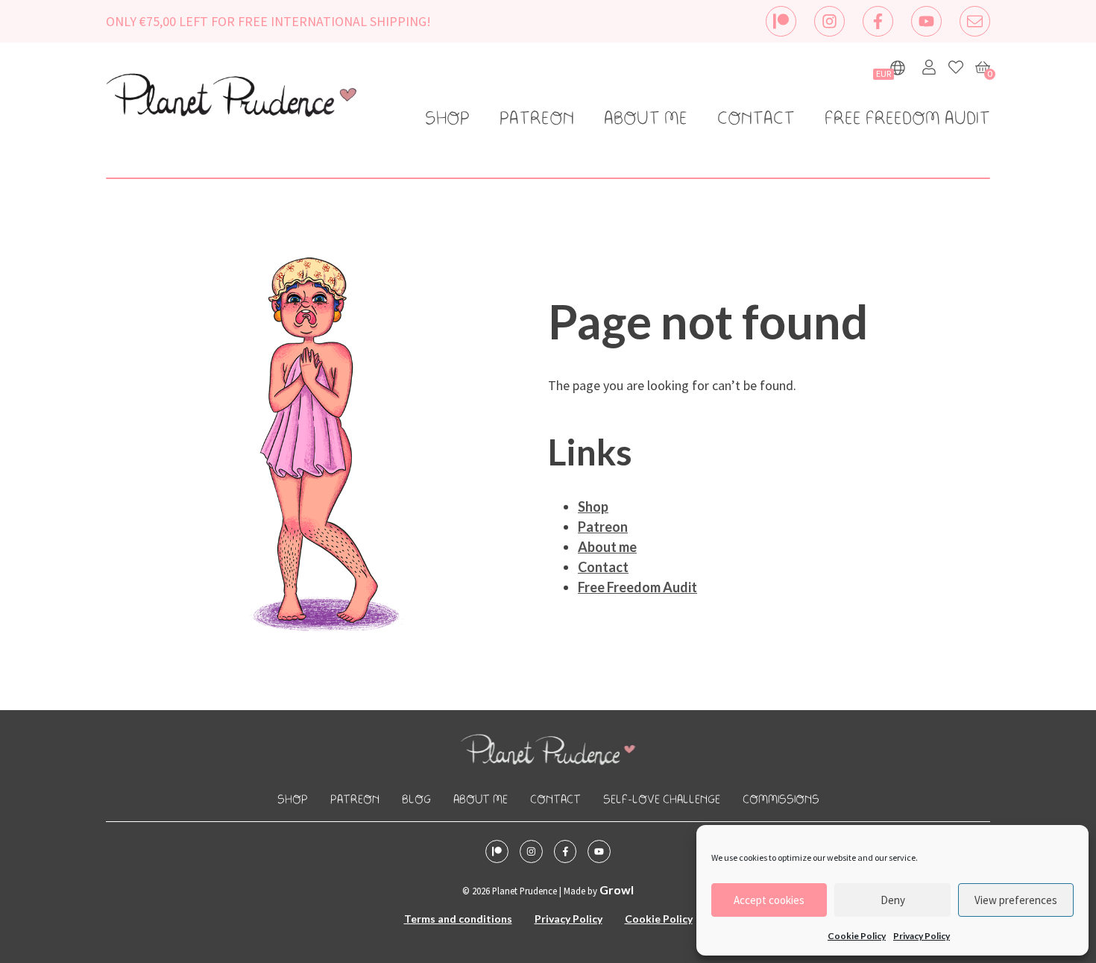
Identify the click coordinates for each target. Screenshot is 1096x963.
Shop (447, 119)
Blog (416, 800)
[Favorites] (955, 67)
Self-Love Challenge (661, 800)
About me (645, 119)
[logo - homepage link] (231, 97)
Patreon (537, 119)
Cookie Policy (857, 935)
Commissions (781, 800)
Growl (616, 889)
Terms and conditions (458, 918)
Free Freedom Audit (907, 119)
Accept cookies (769, 900)
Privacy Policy (921, 935)
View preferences (1015, 900)
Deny (893, 900)
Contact (756, 119)
